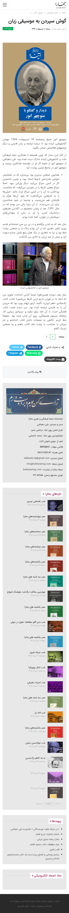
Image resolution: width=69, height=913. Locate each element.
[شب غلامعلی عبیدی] (55, 505)
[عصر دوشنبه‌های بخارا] (55, 551)
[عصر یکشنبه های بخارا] (55, 641)
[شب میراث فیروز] (55, 656)
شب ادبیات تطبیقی (36, 682)
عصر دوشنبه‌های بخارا (35, 547)
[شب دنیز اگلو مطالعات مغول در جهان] (55, 626)
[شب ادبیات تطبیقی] (55, 686)
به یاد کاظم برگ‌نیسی (35, 758)
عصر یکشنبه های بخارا (34, 637)
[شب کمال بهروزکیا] (55, 671)
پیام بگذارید (33, 372)
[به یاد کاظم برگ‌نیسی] (55, 762)
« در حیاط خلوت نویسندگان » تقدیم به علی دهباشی (35, 829)
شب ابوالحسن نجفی (35, 743)
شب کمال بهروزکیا (36, 667)
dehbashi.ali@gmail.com (37, 458)
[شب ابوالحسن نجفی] (55, 747)
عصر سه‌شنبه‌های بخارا (35, 531)
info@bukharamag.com (39, 464)
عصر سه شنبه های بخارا (34, 577)
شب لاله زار (39, 713)
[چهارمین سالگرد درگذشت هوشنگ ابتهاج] (55, 596)
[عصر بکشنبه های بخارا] (55, 611)
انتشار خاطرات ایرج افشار (47, 834)
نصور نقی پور (23, 906)
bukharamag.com (32, 469)
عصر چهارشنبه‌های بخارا (34, 516)
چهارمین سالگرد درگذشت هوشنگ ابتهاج (26, 592)
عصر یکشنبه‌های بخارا (35, 562)
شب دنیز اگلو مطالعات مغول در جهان (28, 622)
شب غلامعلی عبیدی (36, 501)
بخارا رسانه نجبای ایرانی (48, 839)
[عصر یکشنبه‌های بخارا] (55, 566)
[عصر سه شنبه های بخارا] (55, 581)
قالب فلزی (54, 849)
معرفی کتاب (8, 28)
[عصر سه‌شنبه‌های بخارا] (55, 535)
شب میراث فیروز (37, 652)
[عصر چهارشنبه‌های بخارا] (55, 520)
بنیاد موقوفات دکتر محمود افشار (44, 844)
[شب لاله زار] (55, 717)
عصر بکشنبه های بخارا (35, 607)
